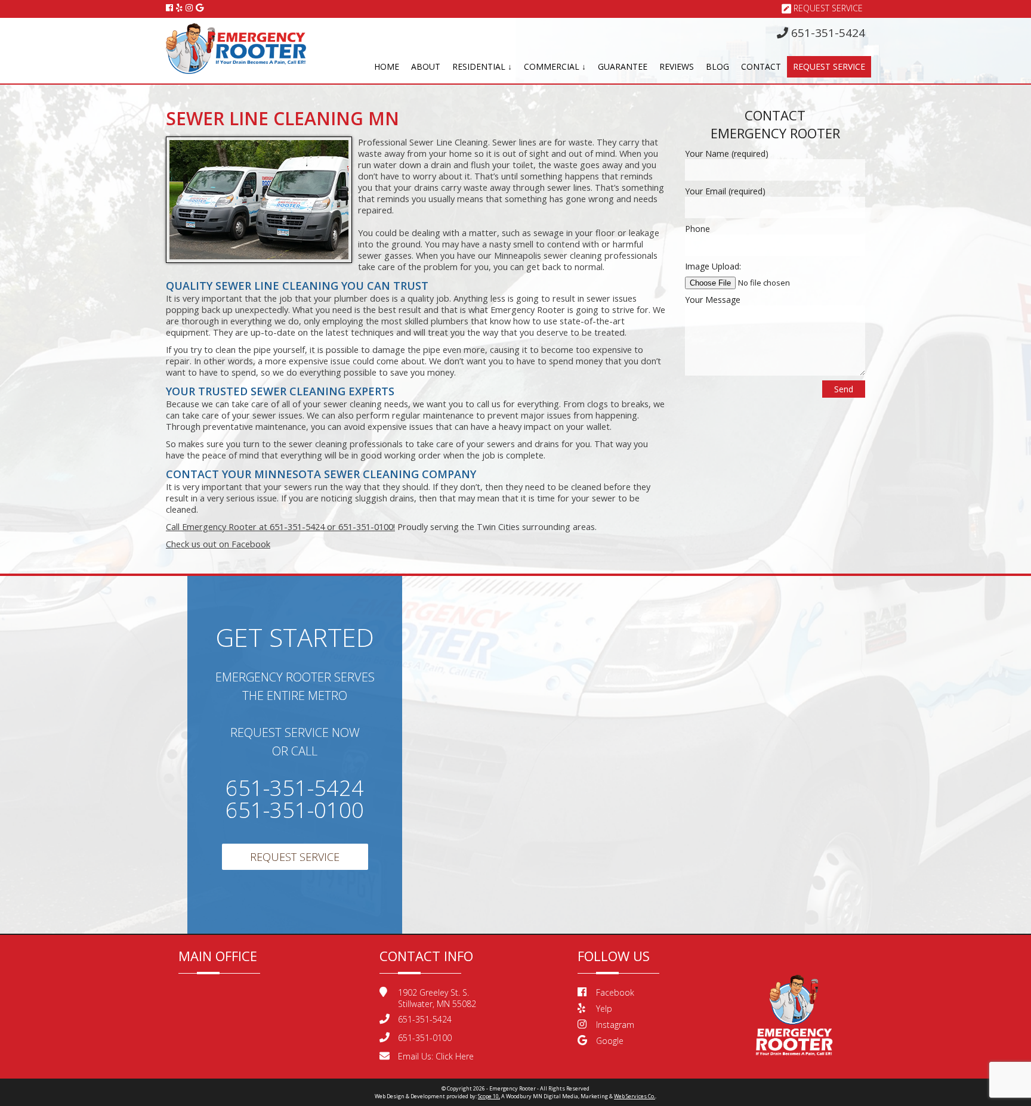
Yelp (604, 1008)
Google (609, 1040)
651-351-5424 (826, 33)
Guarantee (622, 66)
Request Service (828, 8)
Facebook (615, 992)
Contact (761, 66)
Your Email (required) (725, 191)
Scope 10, (489, 1096)
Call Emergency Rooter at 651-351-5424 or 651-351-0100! (280, 526)
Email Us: (436, 1056)
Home (386, 66)
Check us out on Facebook (218, 544)
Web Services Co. (634, 1096)
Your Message (712, 299)
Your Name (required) (726, 153)
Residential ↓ (482, 66)
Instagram (615, 1024)
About (425, 66)
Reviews (676, 66)
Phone (697, 228)
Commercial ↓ (555, 66)
